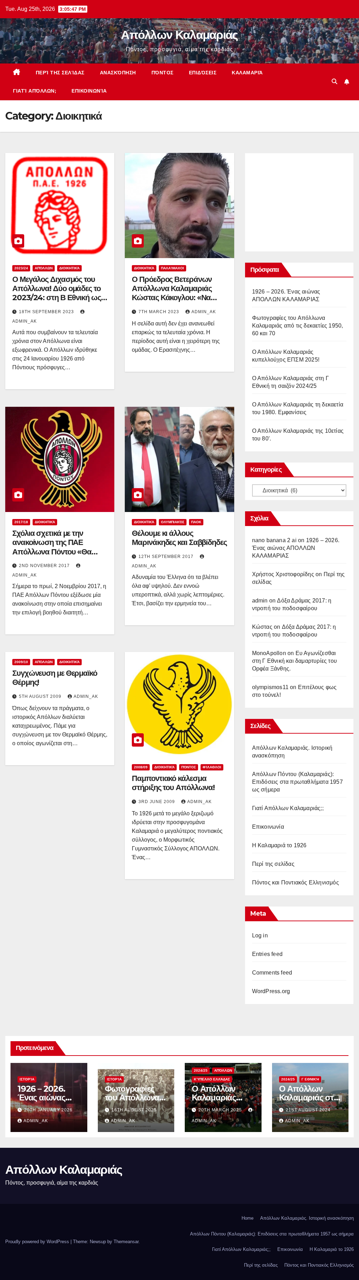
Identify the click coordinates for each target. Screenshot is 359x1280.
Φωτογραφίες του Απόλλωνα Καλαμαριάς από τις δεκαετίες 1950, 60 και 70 (297, 325)
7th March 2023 (159, 311)
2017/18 (21, 522)
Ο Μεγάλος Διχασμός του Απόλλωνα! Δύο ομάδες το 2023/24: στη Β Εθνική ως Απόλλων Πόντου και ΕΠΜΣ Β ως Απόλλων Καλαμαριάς (59, 298)
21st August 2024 (308, 1109)
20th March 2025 (220, 1109)
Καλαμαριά (247, 72)
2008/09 (141, 767)
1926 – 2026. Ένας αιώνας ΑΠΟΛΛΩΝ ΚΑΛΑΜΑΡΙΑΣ (295, 548)
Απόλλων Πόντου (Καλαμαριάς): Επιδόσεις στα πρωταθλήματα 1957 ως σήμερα (297, 782)
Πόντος (162, 72)
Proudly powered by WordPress (37, 1241)
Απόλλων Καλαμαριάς (179, 34)
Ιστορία (27, 1079)
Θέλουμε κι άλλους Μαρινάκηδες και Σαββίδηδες (179, 537)
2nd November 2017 (45, 565)
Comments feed (272, 973)
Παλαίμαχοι (172, 268)
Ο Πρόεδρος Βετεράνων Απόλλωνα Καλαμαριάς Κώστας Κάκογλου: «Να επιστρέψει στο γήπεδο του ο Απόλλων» (177, 298)
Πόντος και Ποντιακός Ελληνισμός (295, 882)
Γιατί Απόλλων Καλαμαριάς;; (288, 808)
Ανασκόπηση (118, 72)
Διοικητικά (69, 268)
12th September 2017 (166, 556)
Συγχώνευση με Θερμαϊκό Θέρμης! (54, 677)
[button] (334, 82)
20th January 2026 (48, 1109)
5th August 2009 (41, 696)
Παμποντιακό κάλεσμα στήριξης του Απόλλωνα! (173, 783)
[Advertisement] (304, 200)
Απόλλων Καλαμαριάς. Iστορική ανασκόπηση (307, 1218)
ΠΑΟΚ (196, 522)
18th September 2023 (47, 311)
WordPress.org (271, 991)
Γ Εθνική (310, 1079)
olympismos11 (270, 687)
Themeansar (126, 1241)
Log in (260, 935)
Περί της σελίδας (60, 72)
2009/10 (21, 662)
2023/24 (21, 268)
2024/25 (201, 1070)
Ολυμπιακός (172, 522)
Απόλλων (44, 268)
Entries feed (267, 954)
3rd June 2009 (157, 801)
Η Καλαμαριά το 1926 (279, 845)
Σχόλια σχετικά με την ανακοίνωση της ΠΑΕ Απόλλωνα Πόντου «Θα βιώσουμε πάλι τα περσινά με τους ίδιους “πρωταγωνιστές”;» (56, 556)
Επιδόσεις (203, 72)
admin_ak (203, 311)
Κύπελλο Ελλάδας (212, 1079)
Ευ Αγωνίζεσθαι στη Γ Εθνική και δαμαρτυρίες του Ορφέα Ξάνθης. (294, 661)
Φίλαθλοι (212, 767)
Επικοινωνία (89, 91)
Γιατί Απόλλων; (34, 91)
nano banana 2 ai (274, 540)
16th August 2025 (134, 1109)
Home (247, 1218)
